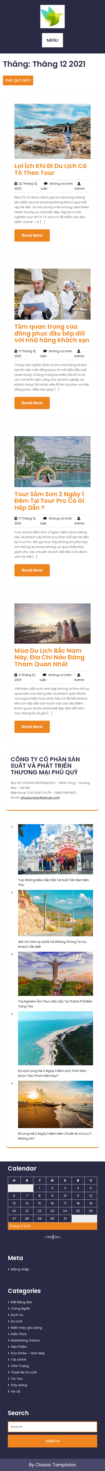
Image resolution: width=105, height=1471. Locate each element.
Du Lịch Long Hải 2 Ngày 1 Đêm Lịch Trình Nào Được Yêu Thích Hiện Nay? (52, 1073)
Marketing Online (25, 1340)
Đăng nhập (20, 1269)
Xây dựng (19, 1385)
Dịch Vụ (17, 1315)
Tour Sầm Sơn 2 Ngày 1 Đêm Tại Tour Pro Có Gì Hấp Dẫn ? (49, 501)
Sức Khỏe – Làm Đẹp (28, 1353)
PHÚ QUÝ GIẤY (18, 80)
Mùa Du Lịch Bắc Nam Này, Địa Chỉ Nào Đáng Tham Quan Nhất (49, 657)
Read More (32, 235)
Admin (79, 186)
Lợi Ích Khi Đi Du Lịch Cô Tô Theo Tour (50, 169)
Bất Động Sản (21, 1302)
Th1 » (57, 1237)
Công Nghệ (20, 1308)
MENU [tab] (52, 40)
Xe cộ (15, 1391)
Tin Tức (17, 1378)
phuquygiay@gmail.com (40, 797)
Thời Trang (20, 1366)
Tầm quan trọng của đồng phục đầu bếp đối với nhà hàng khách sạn (51, 333)
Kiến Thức (19, 1334)
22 (40, 1211)
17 (65, 1203)
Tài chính (18, 1359)
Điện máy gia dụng (26, 1327)
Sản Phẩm (19, 1346)
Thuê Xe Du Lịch (24, 1372)
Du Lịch (17, 1321)
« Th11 (48, 1237)
